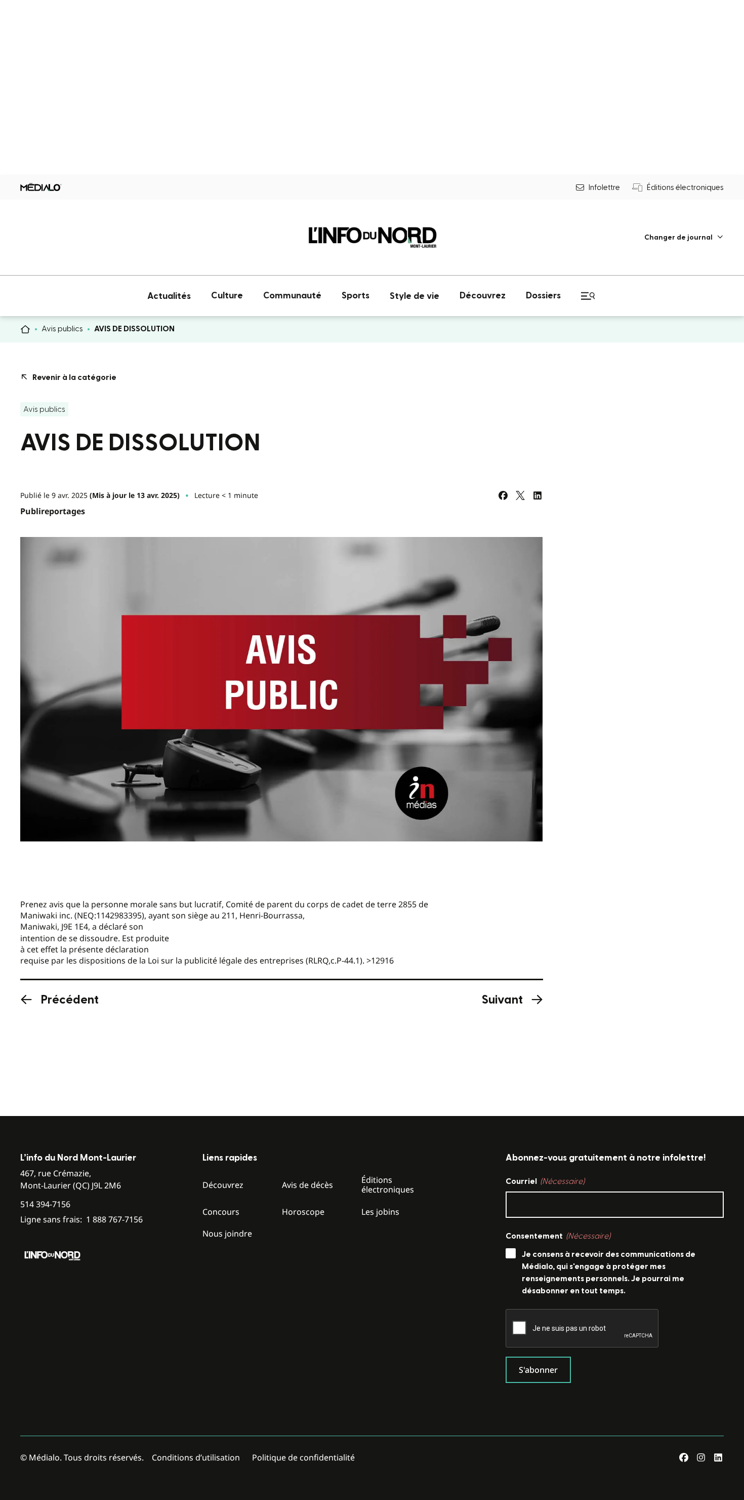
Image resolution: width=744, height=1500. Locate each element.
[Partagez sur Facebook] (503, 495)
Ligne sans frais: (81, 1219)
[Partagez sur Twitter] (520, 495)
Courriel (545, 1181)
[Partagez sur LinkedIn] (537, 495)
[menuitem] (684, 237)
